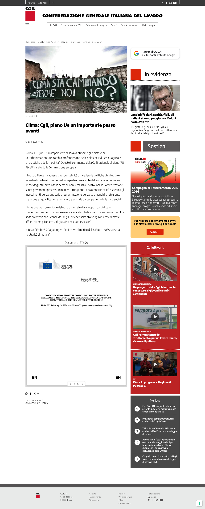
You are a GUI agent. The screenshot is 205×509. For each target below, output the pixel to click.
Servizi (114, 25)
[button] (26, 393)
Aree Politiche (51, 42)
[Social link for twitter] (162, 3)
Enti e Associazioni (128, 25)
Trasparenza (94, 500)
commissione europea (36, 403)
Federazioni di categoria (96, 25)
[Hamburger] (27, 24)
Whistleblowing (125, 497)
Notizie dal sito (154, 494)
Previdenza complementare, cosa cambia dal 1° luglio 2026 (158, 420)
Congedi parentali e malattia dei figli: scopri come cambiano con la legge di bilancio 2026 (159, 459)
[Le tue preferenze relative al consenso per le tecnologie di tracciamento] (199, 503)
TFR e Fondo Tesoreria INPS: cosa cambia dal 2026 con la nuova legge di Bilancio (159, 431)
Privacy (121, 500)
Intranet (31, 3)
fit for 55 (36, 400)
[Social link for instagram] (170, 3)
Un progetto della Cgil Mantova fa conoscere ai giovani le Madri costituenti (154, 290)
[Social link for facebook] (166, 3)
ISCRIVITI (155, 231)
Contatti (92, 494)
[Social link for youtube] (174, 3)
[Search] (53, 3)
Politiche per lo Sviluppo (70, 42)
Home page (30, 42)
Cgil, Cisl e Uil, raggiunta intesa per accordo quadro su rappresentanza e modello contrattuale (159, 409)
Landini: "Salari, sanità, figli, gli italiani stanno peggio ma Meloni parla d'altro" (153, 118)
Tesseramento (95, 497)
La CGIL (40, 42)
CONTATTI (42, 3)
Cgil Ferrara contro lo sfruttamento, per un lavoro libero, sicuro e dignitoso (155, 338)
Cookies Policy (125, 503)
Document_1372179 (76, 242)
